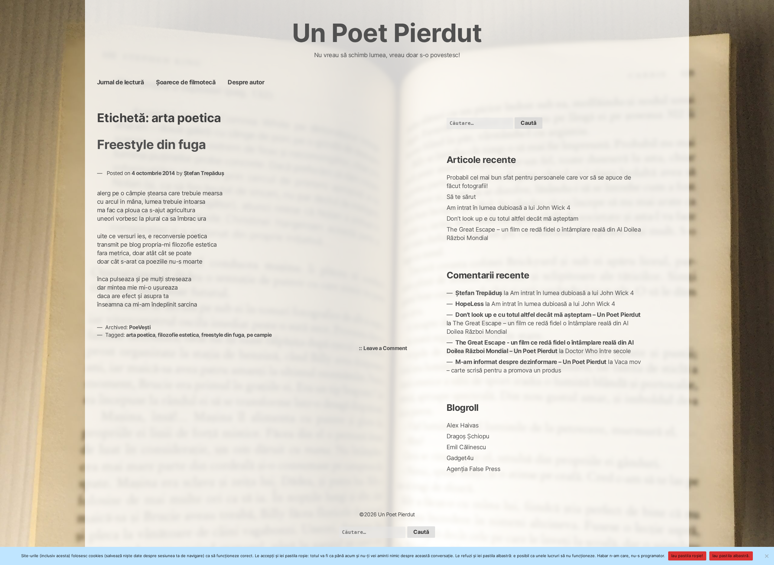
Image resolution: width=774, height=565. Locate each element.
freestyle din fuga (222, 335)
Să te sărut (461, 196)
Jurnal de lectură (120, 82)
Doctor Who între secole (598, 351)
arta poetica (140, 335)
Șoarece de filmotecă (186, 82)
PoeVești (140, 327)
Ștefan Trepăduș (204, 173)
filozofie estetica (178, 335)
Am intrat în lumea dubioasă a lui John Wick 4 (509, 207)
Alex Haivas (463, 425)
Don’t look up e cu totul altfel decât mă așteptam (512, 218)
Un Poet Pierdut (387, 33)
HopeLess (469, 303)
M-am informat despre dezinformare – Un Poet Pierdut (531, 361)
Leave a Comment (386, 349)
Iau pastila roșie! (687, 555)
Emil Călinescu (466, 447)
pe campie (259, 335)
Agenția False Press (473, 468)
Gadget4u (460, 458)
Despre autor (246, 82)
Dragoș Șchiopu (468, 436)
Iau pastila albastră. (731, 555)
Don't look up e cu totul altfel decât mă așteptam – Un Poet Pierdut (548, 314)
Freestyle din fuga (151, 144)
